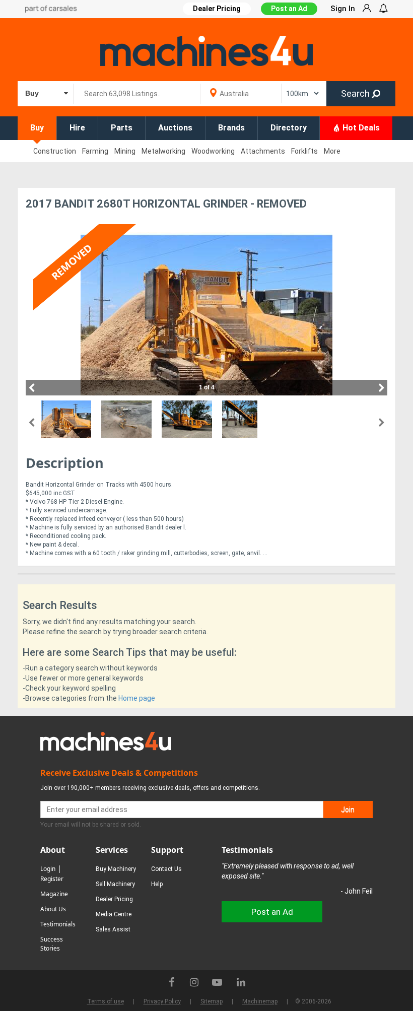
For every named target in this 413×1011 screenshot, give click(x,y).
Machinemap (260, 1001)
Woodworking (213, 151)
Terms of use (105, 1001)
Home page (136, 698)
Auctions (175, 127)
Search (356, 93)
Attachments (263, 151)
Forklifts (304, 151)
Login (47, 868)
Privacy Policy (162, 1001)
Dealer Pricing (114, 899)
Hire (77, 127)
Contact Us (166, 868)
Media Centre (113, 914)
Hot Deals (360, 127)
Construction (54, 151)
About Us (53, 909)
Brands (231, 127)
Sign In (342, 8)
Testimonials (58, 924)
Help (157, 884)
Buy (37, 127)
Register (51, 878)
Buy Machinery (116, 868)
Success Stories (51, 944)
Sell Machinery (115, 884)
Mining (124, 151)
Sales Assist (113, 929)
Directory (288, 127)
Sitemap (211, 1001)
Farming (95, 151)
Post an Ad (289, 9)
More (332, 151)
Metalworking (163, 151)
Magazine (54, 894)
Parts (121, 127)
